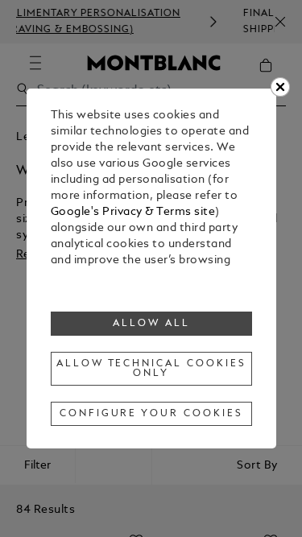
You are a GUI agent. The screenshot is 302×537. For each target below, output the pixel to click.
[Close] (280, 87)
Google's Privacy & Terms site (133, 212)
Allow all (151, 323)
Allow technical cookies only (151, 368)
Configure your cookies (151, 414)
